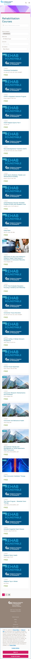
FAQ (15, 622)
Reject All (15, 652)
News (15, 619)
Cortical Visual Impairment (11, 367)
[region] (15, 643)
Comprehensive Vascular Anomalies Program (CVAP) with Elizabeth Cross (15, 203)
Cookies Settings (15, 648)
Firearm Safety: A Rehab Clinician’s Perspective (14, 339)
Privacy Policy (16, 629)
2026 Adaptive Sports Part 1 (12, 122)
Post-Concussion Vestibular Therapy (14, 476)
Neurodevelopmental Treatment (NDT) (15, 149)
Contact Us (15, 624)
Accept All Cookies (15, 656)
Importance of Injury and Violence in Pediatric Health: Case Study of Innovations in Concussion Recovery (14, 258)
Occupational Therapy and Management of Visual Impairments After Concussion (14, 448)
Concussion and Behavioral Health (14, 420)
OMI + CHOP (15, 627)
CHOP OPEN (7, 2)
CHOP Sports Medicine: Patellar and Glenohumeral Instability (14, 175)
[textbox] (16, 33)
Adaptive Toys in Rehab (11, 581)
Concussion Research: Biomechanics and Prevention (14, 393)
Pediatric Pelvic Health (10, 555)
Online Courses (15, 617)
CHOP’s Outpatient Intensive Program (15, 96)
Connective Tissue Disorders (12, 313)
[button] (29, 2)
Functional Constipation (11, 70)
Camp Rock (7, 230)
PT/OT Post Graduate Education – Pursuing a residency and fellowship (14, 286)
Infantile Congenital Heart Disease (14, 529)
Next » (9, 594)
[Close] (28, 630)
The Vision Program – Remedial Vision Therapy (15, 502)
